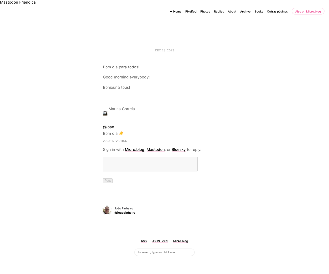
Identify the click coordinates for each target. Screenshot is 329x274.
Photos (205, 11)
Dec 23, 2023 (164, 50)
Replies (219, 11)
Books (258, 11)
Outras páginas (277, 11)
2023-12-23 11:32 (115, 141)
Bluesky (179, 149)
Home (176, 11)
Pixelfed (191, 11)
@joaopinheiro (124, 212)
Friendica (27, 2)
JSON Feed (160, 241)
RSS (144, 241)
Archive (245, 11)
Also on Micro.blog (308, 11)
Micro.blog (134, 149)
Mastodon (9, 2)
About (232, 11)
